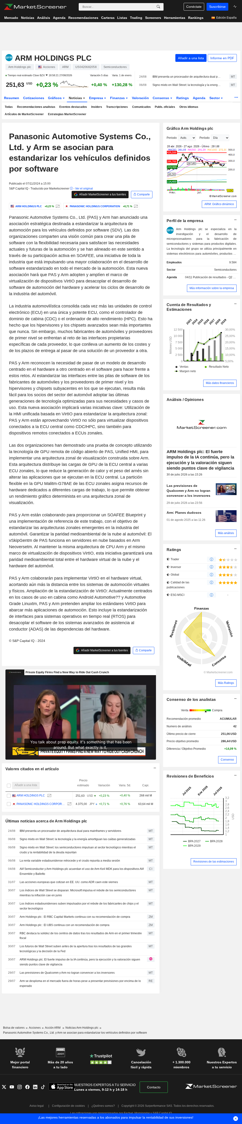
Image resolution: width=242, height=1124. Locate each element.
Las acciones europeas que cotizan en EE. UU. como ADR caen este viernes (69, 882)
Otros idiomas (188, 107)
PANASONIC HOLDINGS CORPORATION (41, 804)
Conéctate (194, 6)
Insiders (96, 107)
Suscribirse (217, 6)
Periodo (172, 137)
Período (204, 137)
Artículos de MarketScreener (24, 114)
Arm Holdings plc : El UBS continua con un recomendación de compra (64, 925)
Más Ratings (226, 683)
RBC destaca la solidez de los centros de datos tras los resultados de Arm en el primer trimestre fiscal (81, 936)
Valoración (140, 98)
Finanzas (118, 98)
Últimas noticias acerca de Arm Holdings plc (46, 821)
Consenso (161, 98)
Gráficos (55, 98)
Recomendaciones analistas (36, 107)
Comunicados (141, 107)
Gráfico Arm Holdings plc (190, 128)
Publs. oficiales (165, 107)
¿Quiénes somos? (103, 1105)
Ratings (182, 98)
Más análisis (226, 533)
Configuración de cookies (68, 1105)
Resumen (11, 98)
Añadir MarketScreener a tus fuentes (102, 194)
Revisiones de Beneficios (190, 776)
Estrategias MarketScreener (67, 114)
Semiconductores (225, 269)
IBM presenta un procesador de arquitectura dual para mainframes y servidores (186, 76)
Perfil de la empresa (185, 221)
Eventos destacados (73, 107)
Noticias (76, 98)
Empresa (96, 98)
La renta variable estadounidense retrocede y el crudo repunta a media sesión (70, 860)
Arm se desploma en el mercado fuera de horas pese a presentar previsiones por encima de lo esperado (80, 983)
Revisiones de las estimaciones (213, 861)
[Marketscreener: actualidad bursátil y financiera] (35, 6)
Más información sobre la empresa (212, 288)
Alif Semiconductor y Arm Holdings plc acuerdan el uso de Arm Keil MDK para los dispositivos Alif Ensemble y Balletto (82, 871)
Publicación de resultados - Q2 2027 (216, 277)
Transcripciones (117, 107)
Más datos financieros (220, 383)
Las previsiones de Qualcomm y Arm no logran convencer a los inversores (67, 972)
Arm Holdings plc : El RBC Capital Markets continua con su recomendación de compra (75, 916)
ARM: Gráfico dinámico (219, 204)
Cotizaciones (33, 98)
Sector (215, 98)
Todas (9, 107)
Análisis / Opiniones (185, 400)
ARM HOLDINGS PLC (31, 795)
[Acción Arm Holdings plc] (57, 206)
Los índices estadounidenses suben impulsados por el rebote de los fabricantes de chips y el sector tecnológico (79, 906)
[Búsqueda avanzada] (158, 7)
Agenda (199, 98)
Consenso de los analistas (191, 700)
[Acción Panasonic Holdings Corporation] (135, 206)
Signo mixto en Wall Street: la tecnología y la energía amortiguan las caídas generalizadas (186, 85)
